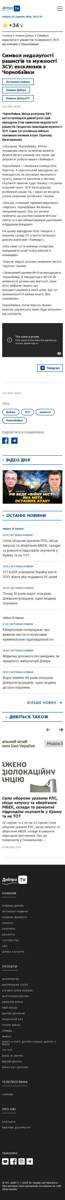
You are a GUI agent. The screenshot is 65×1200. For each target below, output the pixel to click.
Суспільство (10, 940)
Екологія (8, 934)
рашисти (45, 412)
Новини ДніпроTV (18, 98)
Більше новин (41, 703)
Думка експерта (13, 952)
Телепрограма (15, 1082)
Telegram (53, 368)
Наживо (8, 1094)
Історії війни (11, 1025)
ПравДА (7, 1031)
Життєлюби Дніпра (15, 996)
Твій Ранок (9, 1008)
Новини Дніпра (25, 35)
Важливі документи (16, 1127)
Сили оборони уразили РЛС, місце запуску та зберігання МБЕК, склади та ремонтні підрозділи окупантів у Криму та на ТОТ (32, 807)
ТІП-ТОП (7, 1050)
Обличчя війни (12, 1002)
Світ (5, 946)
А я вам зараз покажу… (18, 990)
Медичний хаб (12, 1019)
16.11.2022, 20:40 (11, 106)
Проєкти (9, 966)
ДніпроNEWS (10, 979)
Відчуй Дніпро (12, 1061)
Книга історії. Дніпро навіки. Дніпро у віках (29, 1043)
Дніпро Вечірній (13, 1013)
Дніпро (10, 412)
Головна (7, 35)
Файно (7, 1036)
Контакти (9, 1122)
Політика (8, 929)
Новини (9, 893)
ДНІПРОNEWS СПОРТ (15, 985)
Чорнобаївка (14, 420)
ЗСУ (27, 412)
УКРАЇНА (7, 923)
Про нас (9, 1109)
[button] (61, 730)
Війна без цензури (15, 1067)
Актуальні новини (18, 81)
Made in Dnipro (12, 1056)
